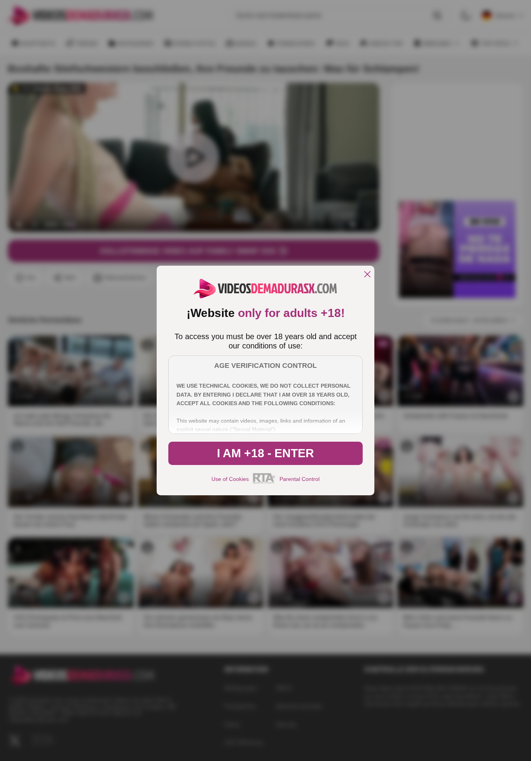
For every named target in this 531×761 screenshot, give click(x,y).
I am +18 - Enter (265, 453)
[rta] (264, 482)
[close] (367, 275)
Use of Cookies (230, 479)
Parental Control (299, 479)
